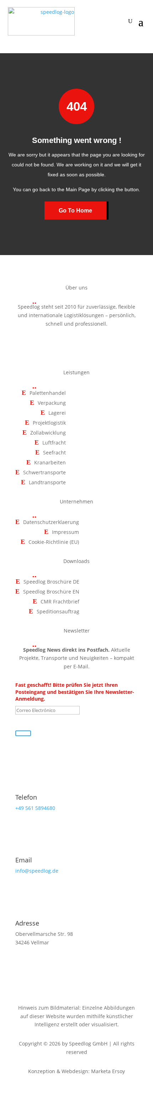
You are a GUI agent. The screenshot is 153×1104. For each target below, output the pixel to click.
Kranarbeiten (50, 463)
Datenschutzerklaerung (51, 522)
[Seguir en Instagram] (76, 344)
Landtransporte (47, 483)
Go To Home (75, 211)
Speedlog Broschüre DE (51, 582)
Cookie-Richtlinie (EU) (53, 542)
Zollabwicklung (48, 433)
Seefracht (54, 453)
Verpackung (52, 403)
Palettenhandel (48, 393)
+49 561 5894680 (35, 808)
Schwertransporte (44, 473)
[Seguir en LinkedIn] (93, 344)
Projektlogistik (49, 423)
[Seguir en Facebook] (60, 344)
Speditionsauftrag (58, 612)
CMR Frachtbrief (60, 602)
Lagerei (57, 413)
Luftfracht (54, 443)
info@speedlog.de (36, 870)
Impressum (65, 532)
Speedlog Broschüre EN (51, 592)
